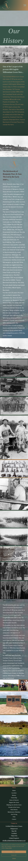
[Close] (26, 844)
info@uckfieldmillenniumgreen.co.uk (14, 840)
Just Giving (14, 814)
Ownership (14, 797)
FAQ (14, 817)
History (14, 795)
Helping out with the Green (14, 805)
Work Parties (14, 809)
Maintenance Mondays (14, 812)
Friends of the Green (14, 807)
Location (14, 793)
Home (14, 790)
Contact (14, 819)
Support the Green (14, 802)
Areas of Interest (14, 800)
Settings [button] (14, 858)
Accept (13, 851)
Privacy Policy (8, 848)
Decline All (13, 855)
